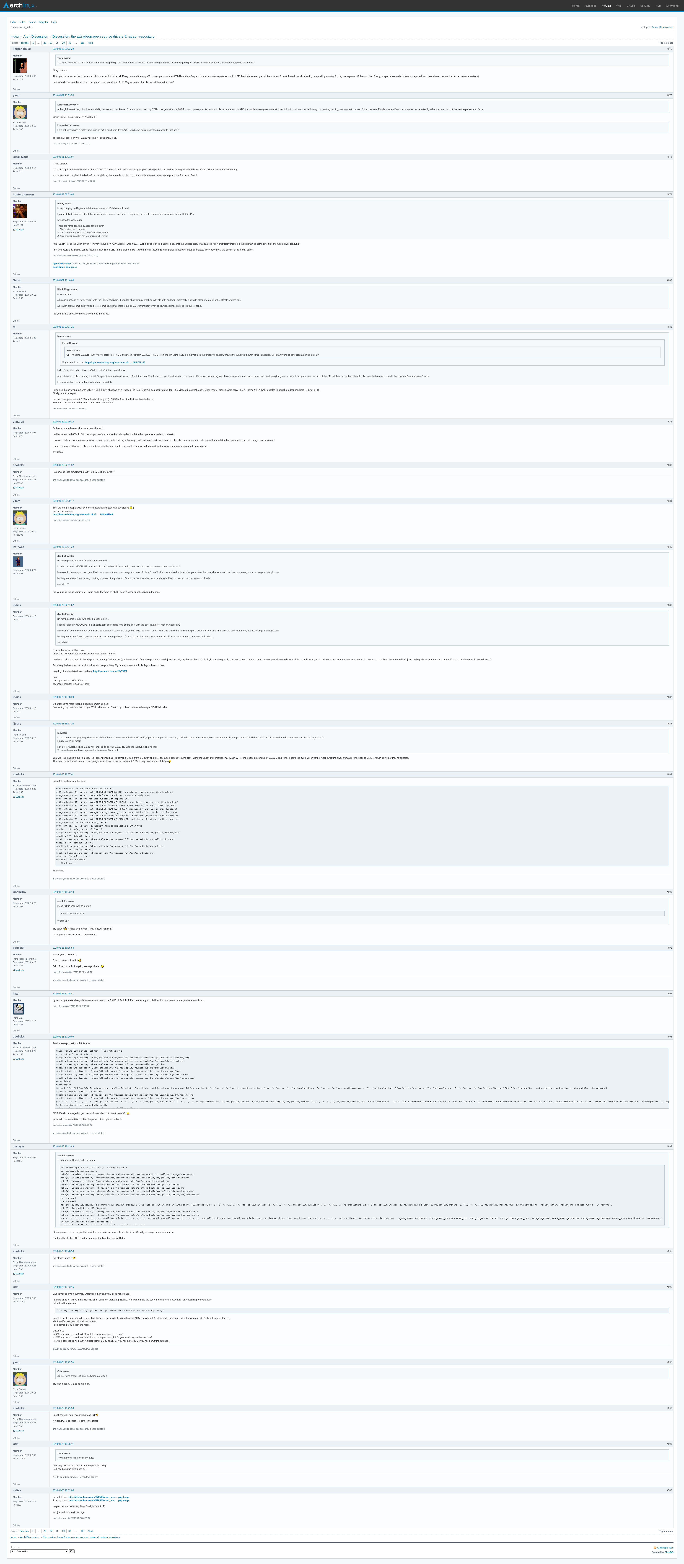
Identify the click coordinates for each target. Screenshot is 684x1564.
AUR (658, 5)
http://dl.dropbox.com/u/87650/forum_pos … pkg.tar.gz (99, 1497)
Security (645, 5)
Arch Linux (20, 5)
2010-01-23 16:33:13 (63, 892)
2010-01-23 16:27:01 (63, 774)
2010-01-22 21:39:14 (63, 421)
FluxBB (669, 1552)
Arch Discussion (35, 36)
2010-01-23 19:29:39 (63, 1408)
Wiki (618, 5)
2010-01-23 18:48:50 (63, 1251)
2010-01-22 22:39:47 (63, 501)
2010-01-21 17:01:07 (63, 157)
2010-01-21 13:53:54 (63, 95)
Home (575, 5)
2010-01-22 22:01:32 (63, 465)
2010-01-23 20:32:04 (63, 1490)
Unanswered (666, 27)
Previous (24, 43)
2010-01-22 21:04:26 (63, 327)
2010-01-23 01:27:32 (63, 547)
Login (54, 22)
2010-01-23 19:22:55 (63, 1362)
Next (90, 43)
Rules (22, 22)
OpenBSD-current (62, 263)
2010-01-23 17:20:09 (63, 1036)
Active (655, 27)
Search (32, 22)
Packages (590, 5)
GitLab (631, 5)
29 (63, 43)
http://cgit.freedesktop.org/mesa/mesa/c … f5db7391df (115, 362)
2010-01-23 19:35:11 (63, 1444)
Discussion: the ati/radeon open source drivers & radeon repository (103, 36)
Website (20, 229)
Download (672, 5)
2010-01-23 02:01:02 (63, 605)
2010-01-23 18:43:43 (63, 1146)
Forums (606, 5)
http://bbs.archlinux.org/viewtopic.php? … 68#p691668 (83, 514)
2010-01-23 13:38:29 (63, 697)
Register (43, 22)
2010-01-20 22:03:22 (63, 49)
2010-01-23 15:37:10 (63, 723)
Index (13, 22)
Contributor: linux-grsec (65, 267)
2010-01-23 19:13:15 (63, 1287)
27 (51, 43)
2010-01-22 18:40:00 (63, 280)
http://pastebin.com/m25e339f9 (110, 671)
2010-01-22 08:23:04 (63, 194)
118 (82, 43)
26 (44, 43)
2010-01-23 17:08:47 (63, 993)
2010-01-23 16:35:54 (63, 947)
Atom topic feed (665, 1547)
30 (69, 43)
